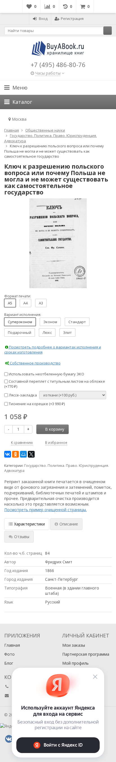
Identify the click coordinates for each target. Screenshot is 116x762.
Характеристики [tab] (29, 524)
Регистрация (72, 18)
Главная (12, 645)
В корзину (54, 429)
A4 (25, 303)
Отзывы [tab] (21, 536)
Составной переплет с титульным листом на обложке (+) (54, 384)
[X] (31, 454)
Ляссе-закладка (22, 395)
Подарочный (19, 332)
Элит (67, 332)
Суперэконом (20, 321)
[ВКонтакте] (7, 454)
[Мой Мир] (23, 454)
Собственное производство (35, 363)
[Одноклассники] (15, 454)
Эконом (50, 321)
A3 (41, 303)
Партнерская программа (85, 654)
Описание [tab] (68, 524)
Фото (9, 654)
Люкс (47, 332)
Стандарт (77, 321)
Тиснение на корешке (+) (36, 403)
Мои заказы (73, 645)
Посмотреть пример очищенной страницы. (45, 509)
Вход (43, 18)
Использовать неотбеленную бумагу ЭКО (46, 374)
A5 (10, 303)
